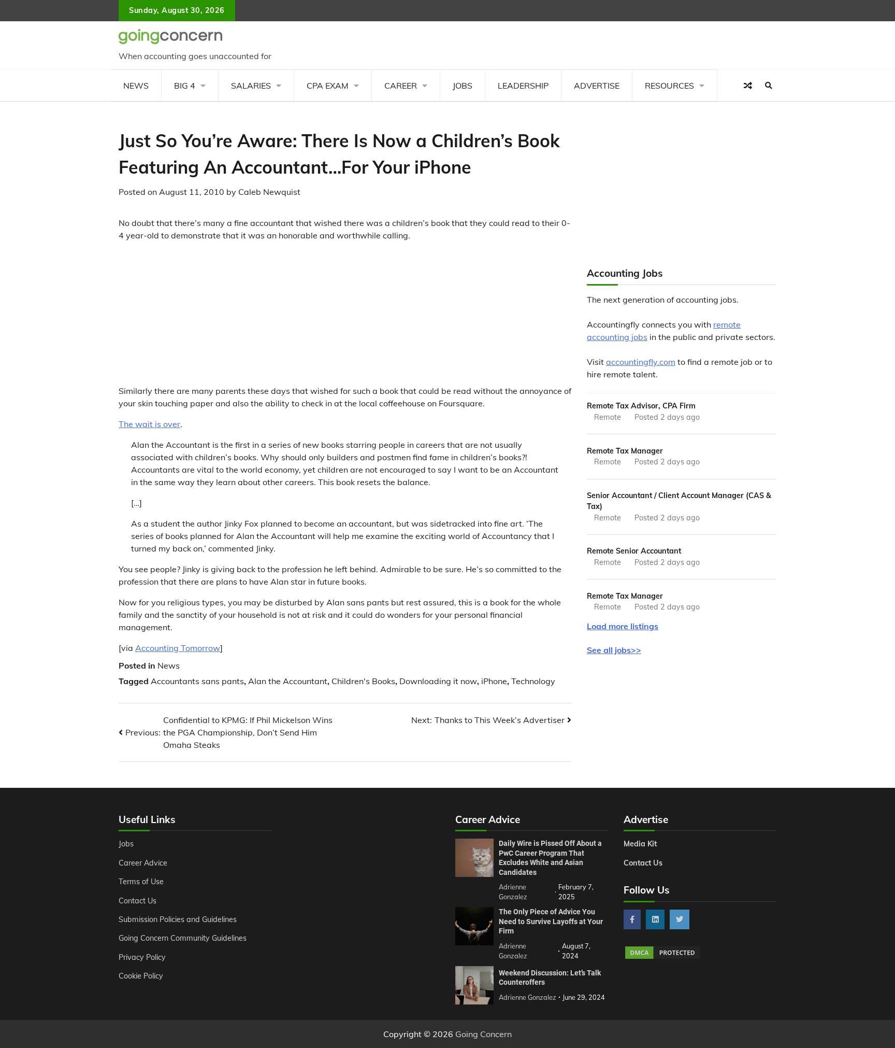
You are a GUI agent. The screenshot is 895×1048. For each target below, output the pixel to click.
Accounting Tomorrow (177, 648)
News (136, 85)
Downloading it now (438, 681)
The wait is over (149, 424)
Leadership (523, 85)
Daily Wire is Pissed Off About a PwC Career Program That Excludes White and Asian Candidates (550, 857)
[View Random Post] (748, 85)
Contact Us (137, 900)
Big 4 (184, 85)
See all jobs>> (614, 650)
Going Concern (483, 1034)
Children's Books (363, 681)
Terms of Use (141, 881)
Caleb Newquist (269, 192)
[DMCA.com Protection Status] (662, 957)
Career (400, 85)
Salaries (251, 85)
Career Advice (143, 863)
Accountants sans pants (197, 681)
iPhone (494, 681)
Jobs (462, 85)
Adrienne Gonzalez (527, 997)
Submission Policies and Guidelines (178, 919)
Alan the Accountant (287, 681)
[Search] (768, 85)
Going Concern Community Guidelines (183, 938)
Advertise (596, 85)
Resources (669, 85)
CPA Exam (328, 85)
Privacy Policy (142, 957)
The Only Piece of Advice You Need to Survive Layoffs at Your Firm (551, 921)
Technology (533, 681)
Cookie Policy (141, 976)
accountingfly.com (640, 362)
